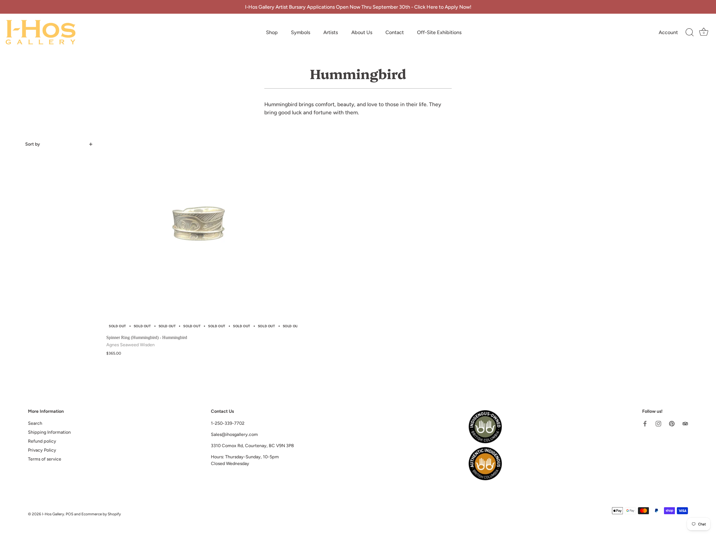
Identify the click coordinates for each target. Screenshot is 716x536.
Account (668, 32)
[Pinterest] (672, 423)
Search (35, 423)
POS (69, 514)
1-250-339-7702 (227, 423)
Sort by (32, 144)
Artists (330, 32)
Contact (394, 32)
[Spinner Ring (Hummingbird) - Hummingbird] (201, 236)
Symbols (300, 32)
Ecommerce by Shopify (101, 514)
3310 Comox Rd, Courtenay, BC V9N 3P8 (252, 445)
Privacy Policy (42, 450)
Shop (272, 32)
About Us (361, 32)
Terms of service (44, 459)
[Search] (689, 32)
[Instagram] (658, 423)
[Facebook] (645, 423)
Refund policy (42, 441)
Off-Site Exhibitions (439, 32)
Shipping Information (49, 432)
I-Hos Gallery (53, 514)
